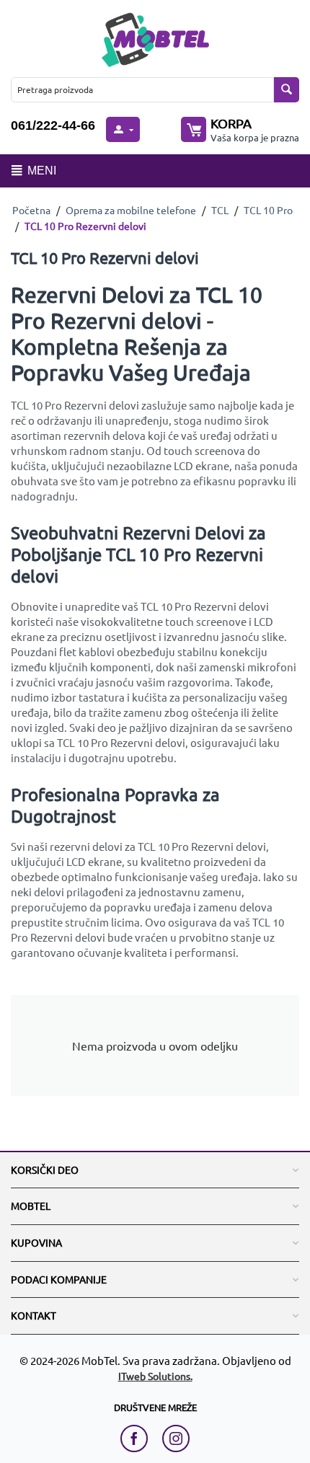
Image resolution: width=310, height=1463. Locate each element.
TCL (220, 209)
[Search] (286, 89)
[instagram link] (176, 1438)
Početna (31, 209)
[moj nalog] (123, 129)
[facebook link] (137, 1438)
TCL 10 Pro (268, 209)
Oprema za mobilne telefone (131, 209)
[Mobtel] (155, 38)
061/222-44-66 (53, 125)
